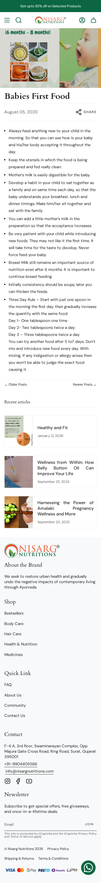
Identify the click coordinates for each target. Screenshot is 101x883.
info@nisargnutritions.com (29, 771)
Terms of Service (21, 836)
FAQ (8, 684)
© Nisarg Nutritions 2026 (23, 849)
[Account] (82, 20)
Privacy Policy (87, 833)
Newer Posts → (85, 384)
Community (15, 705)
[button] (18, 20)
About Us (12, 695)
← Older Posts (15, 384)
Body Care (13, 623)
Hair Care (12, 634)
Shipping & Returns (19, 858)
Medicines (13, 654)
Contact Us (14, 715)
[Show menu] (7, 20)
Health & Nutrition (20, 644)
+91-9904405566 (20, 764)
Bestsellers (13, 613)
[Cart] (93, 20)
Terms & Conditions (53, 858)
